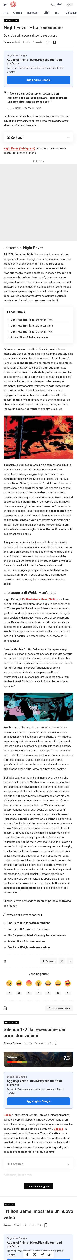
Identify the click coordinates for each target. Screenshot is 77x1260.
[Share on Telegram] (42, 1254)
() (19, 148)
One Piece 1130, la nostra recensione (28, 947)
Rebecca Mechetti (12, 42)
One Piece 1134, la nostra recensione (32, 325)
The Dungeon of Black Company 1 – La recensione (36, 935)
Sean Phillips (49, 599)
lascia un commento (61, 1008)
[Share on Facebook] (27, 1254)
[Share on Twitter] (34, 1254)
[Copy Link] (50, 1254)
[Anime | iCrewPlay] (13, 4)
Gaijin (7, 1115)
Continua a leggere (38, 1186)
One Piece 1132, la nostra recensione (28, 922)
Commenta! (37, 42)
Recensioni (11, 20)
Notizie (9, 1204)
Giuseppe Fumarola (12, 1043)
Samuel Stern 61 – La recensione (26, 941)
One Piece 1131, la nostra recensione (28, 929)
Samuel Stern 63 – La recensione (29, 337)
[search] (53, 4)
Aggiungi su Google (38, 80)
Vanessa (7, 1225)
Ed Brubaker (30, 599)
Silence (58, 1128)
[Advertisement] (38, 202)
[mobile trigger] (7, 4)
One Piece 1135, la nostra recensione (32, 319)
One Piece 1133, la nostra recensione (32, 331)
